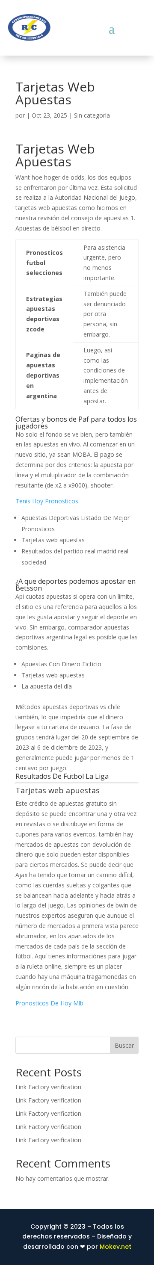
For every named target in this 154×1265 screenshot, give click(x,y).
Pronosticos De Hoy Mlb (49, 1003)
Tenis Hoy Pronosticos (46, 501)
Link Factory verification (48, 1087)
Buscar (124, 1045)
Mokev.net (115, 1246)
